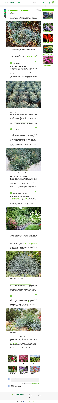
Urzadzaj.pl (39, 396)
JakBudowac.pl (39, 395)
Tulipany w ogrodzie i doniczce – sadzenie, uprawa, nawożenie (48, 54)
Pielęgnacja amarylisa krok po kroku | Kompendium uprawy (47, 43)
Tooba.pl (39, 394)
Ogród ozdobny (19, 5)
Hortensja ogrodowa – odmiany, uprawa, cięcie (48, 31)
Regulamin (30, 396)
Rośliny (53, 3)
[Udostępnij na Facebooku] (5, 9)
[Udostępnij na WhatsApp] (5, 11)
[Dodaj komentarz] (5, 14)
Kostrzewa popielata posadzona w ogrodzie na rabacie (18, 198)
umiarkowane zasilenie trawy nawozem (31, 243)
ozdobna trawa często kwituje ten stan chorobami (22, 122)
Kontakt (29, 394)
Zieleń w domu (9, 5)
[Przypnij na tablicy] (5, 12)
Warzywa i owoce (40, 5)
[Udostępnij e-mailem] (5, 16)
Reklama (30, 397)
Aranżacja (49, 5)
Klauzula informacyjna (31, 398)
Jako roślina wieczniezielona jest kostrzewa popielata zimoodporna (20, 284)
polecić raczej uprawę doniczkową (24, 301)
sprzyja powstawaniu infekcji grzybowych (22, 143)
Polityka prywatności (31, 395)
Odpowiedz (12, 387)
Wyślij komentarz (35, 383)
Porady (49, 3)
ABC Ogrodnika (29, 5)
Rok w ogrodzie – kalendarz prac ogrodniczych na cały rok (48, 20)
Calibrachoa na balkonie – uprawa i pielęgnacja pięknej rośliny (48, 65)
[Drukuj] (5, 17)
